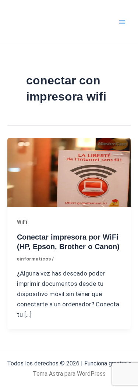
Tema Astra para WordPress (69, 373)
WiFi (22, 222)
